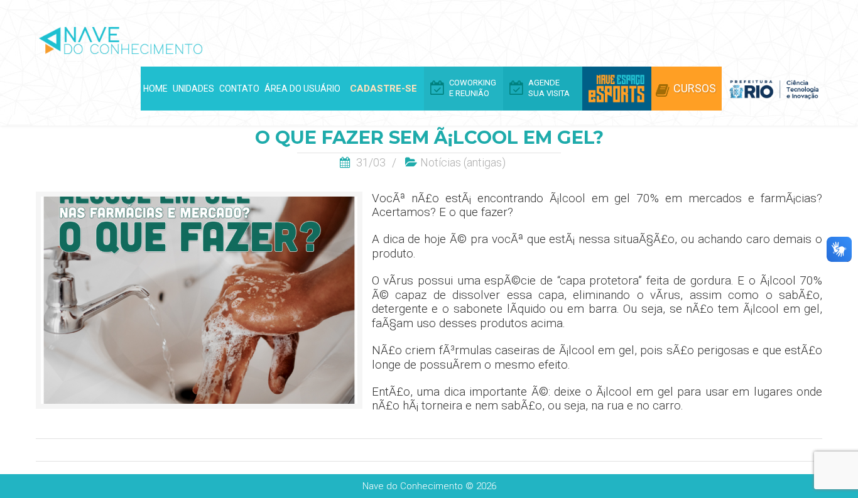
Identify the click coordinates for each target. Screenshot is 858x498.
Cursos (694, 88)
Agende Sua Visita (549, 88)
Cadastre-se (383, 88)
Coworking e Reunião (472, 88)
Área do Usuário (302, 89)
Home (155, 89)
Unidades (193, 89)
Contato (239, 89)
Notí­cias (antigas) (463, 162)
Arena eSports (616, 89)
